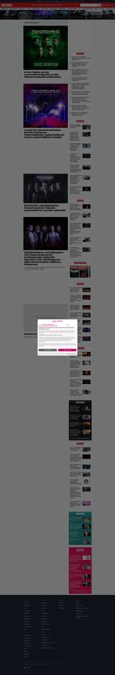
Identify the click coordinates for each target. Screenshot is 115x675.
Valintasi (67, 324)
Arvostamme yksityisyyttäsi (47, 324)
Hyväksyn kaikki (67, 350)
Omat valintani (48, 350)
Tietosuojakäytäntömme (72, 354)
